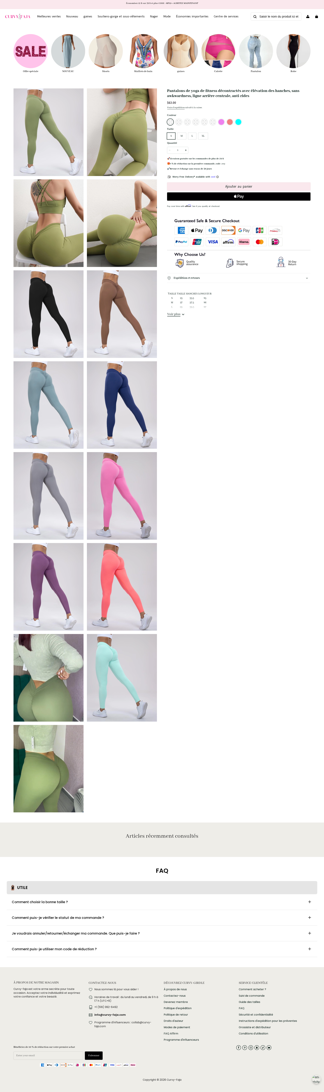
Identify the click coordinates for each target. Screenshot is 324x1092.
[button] (170, 122)
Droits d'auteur (173, 1021)
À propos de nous (175, 989)
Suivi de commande (252, 996)
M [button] (182, 136)
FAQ (241, 1008)
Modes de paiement (177, 1027)
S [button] (171, 136)
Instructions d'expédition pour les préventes (268, 1021)
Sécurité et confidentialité (256, 1015)
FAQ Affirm (171, 1033)
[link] (226, 16)
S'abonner (93, 1055)
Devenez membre (176, 1002)
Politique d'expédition (178, 1008)
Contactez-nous (175, 996)
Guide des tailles (249, 1002)
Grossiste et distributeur (255, 1027)
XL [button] (203, 136)
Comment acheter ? (252, 989)
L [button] (192, 136)
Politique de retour (176, 1015)
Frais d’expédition (176, 107)
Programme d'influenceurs (181, 1040)
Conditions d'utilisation (253, 1033)
